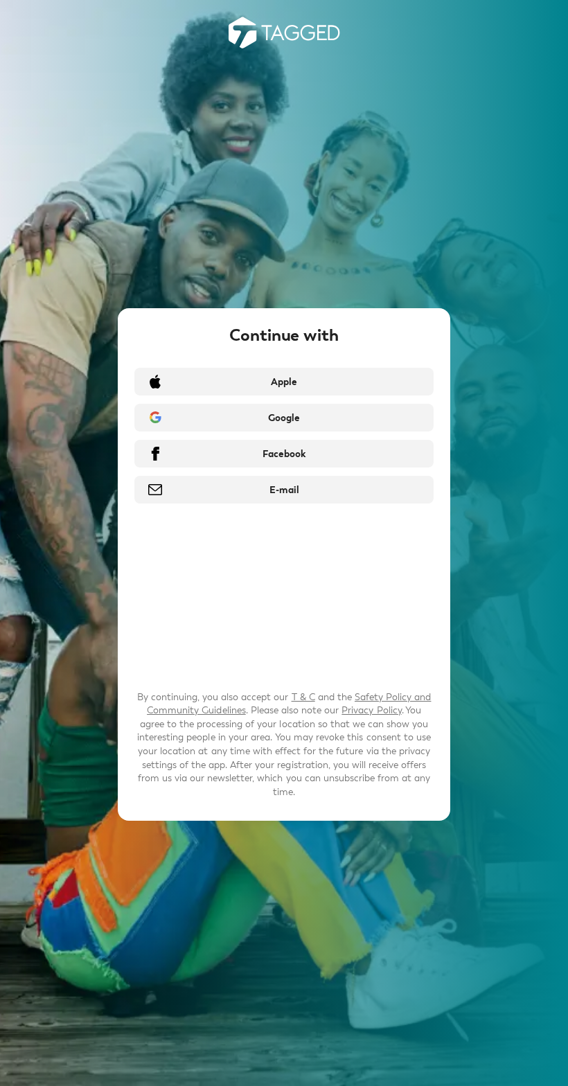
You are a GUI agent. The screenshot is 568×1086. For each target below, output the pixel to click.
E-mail (284, 490)
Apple (284, 382)
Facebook (284, 454)
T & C (303, 697)
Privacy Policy (371, 710)
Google (284, 418)
